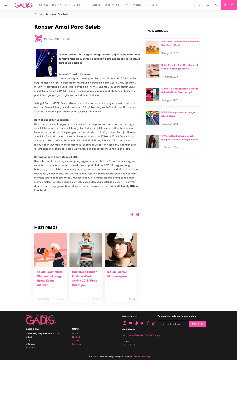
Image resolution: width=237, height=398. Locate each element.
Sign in (230, 4)
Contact (76, 337)
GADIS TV (138, 335)
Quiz (125, 335)
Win (131, 335)
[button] (138, 215)
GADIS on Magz (152, 335)
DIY (126, 5)
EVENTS (136, 5)
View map (30, 347)
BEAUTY (56, 5)
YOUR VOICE (112, 5)
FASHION (43, 5)
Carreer (76, 341)
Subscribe (197, 323)
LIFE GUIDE (94, 5)
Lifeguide (66, 39)
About (75, 334)
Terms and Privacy (141, 356)
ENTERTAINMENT (74, 5)
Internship (77, 344)
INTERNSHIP (151, 5)
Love (41, 14)
